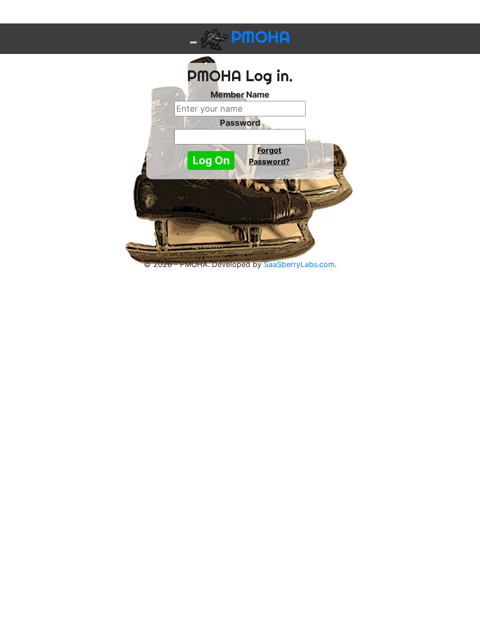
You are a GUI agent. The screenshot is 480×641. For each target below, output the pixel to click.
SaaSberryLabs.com (299, 264)
